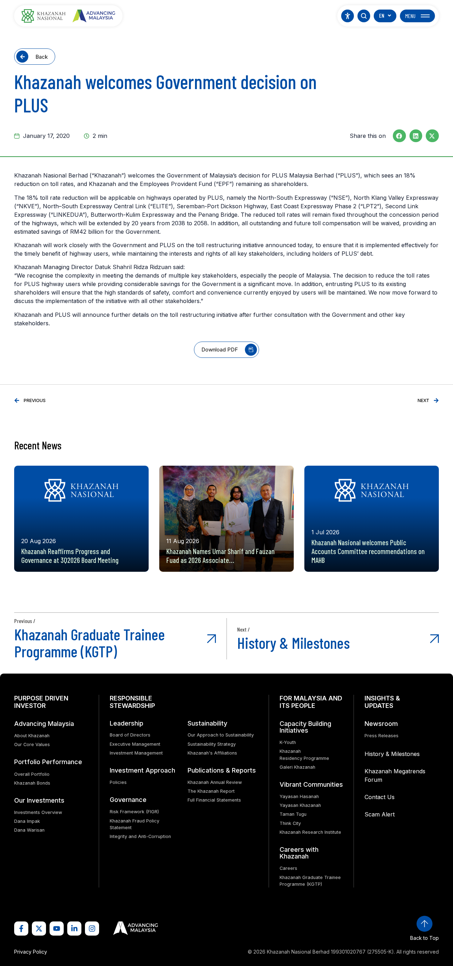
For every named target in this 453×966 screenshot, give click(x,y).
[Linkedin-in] (74, 928)
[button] (399, 135)
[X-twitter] (39, 928)
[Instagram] (92, 928)
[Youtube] (57, 928)
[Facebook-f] (21, 928)
